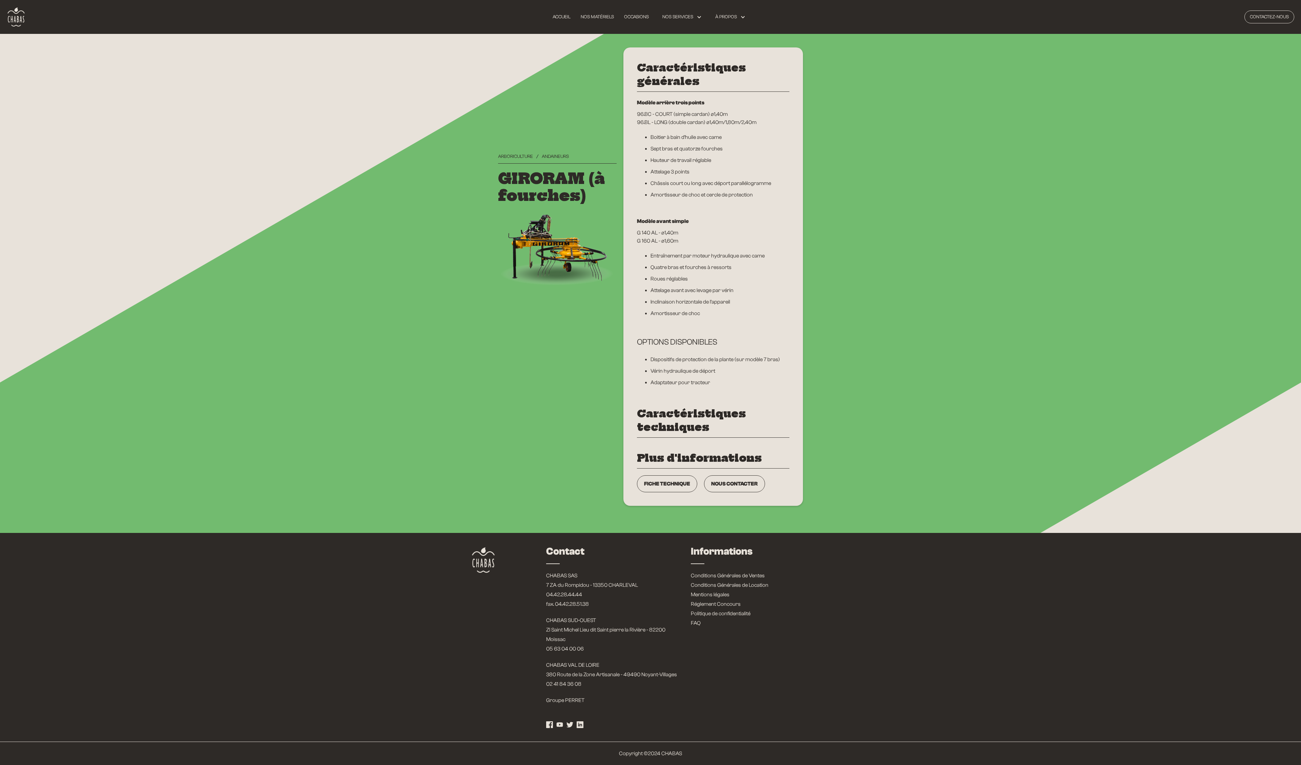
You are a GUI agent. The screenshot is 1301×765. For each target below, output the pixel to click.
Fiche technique (667, 484)
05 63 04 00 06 (565, 649)
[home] (16, 17)
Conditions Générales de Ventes (728, 576)
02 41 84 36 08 (563, 684)
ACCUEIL (562, 17)
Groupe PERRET (565, 700)
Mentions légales (710, 595)
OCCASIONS (636, 17)
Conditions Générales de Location (729, 585)
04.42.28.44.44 (564, 595)
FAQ (696, 623)
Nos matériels (597, 17)
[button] (682, 17)
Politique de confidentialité (720, 614)
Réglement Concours (716, 604)
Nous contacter (734, 484)
